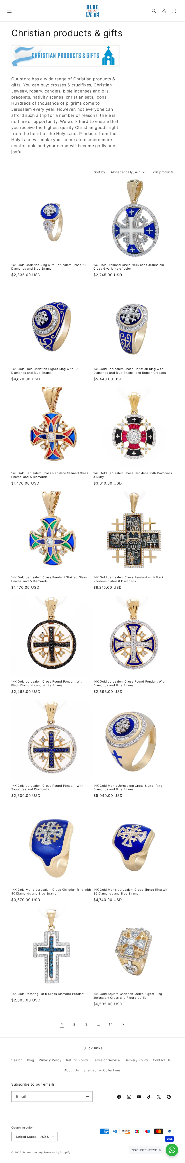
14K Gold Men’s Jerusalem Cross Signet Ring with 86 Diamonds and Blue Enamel (131, 891)
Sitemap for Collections (102, 1070)
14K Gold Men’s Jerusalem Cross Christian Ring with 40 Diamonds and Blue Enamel (51, 891)
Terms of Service (106, 1060)
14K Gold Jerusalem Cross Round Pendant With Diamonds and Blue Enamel (129, 683)
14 (111, 1024)
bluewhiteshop (33, 1152)
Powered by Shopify (57, 1152)
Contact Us (162, 1060)
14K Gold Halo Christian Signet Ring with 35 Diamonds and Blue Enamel (45, 370)
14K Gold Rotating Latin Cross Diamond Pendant (48, 994)
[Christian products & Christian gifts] (65, 68)
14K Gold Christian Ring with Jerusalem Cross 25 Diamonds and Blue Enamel (48, 266)
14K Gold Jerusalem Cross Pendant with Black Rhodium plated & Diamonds (128, 579)
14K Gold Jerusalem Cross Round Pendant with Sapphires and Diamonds (47, 787)
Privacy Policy (50, 1060)
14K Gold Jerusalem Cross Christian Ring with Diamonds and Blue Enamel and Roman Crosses (129, 370)
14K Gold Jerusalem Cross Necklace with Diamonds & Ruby (132, 475)
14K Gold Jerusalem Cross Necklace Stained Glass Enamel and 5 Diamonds (49, 475)
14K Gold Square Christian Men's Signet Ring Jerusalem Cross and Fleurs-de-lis (127, 995)
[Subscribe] (87, 1096)
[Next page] (123, 1024)
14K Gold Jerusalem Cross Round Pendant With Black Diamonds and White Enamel (47, 683)
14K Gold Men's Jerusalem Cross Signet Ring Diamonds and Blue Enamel (127, 787)
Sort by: (100, 172)
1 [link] (62, 1024)
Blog (30, 1060)
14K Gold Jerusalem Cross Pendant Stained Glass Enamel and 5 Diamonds (49, 579)
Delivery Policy (136, 1060)
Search (17, 1060)
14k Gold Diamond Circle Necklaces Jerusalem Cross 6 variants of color (128, 266)
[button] (9, 11)
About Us (71, 1070)
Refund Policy (77, 1060)
